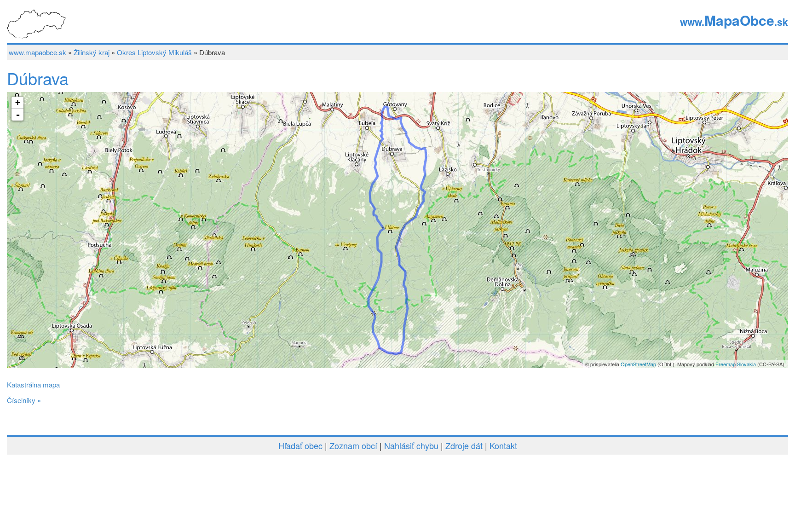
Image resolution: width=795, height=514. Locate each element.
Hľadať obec (300, 445)
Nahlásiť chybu (411, 445)
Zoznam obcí (353, 445)
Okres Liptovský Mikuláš (154, 52)
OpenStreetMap (638, 364)
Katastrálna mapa (33, 384)
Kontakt (503, 445)
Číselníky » (24, 400)
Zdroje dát (464, 445)
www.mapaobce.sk (37, 52)
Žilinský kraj (91, 52)
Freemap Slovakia (735, 364)
